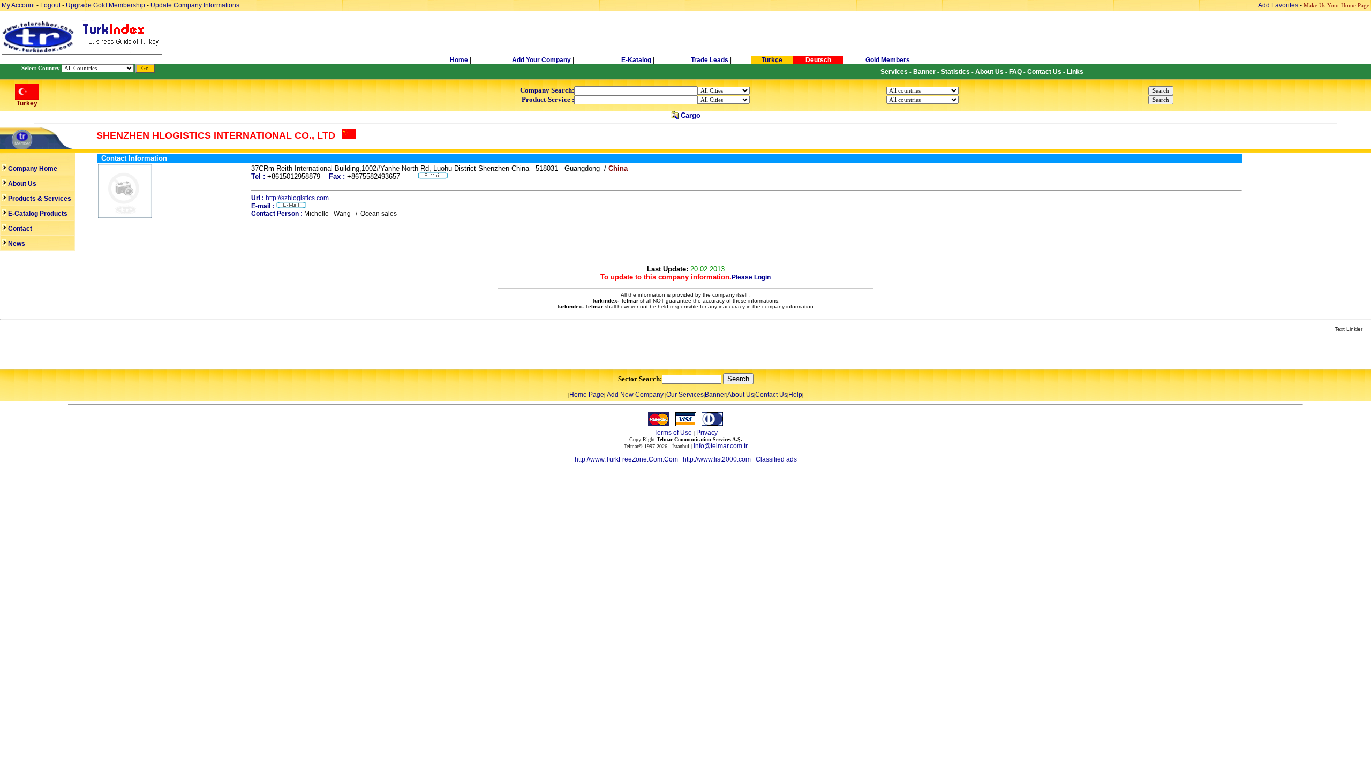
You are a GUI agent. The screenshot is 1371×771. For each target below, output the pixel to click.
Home (460, 60)
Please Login (751, 277)
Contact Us (771, 394)
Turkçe (772, 60)
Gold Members (887, 60)
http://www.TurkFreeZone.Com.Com (626, 459)
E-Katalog (636, 60)
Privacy (707, 432)
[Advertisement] (127, 351)
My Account (19, 5)
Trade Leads (709, 60)
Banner (715, 394)
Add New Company (635, 394)
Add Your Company (542, 60)
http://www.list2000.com (717, 459)
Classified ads (776, 459)
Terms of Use (673, 432)
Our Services (685, 394)
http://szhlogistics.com (297, 198)
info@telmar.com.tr (721, 446)
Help (795, 394)
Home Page (586, 394)
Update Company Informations (194, 5)
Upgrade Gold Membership (106, 5)
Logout (50, 5)
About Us (740, 394)
